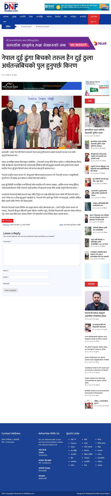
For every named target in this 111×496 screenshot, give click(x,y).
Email (5, 277)
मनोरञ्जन (73, 16)
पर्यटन (72, 465)
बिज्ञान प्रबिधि (88, 454)
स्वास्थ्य (49, 16)
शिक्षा (31, 16)
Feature (73, 443)
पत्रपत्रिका (73, 461)
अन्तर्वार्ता (83, 16)
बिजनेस (57, 16)
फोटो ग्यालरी (88, 447)
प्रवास (86, 443)
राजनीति (22, 16)
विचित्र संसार (101, 443)
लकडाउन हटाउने (27, 26)
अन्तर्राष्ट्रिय (39, 16)
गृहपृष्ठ (14, 16)
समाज (99, 454)
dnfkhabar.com (28, 493)
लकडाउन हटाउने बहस (43, 26)
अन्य (4, 21)
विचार (99, 439)
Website (6, 283)
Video (73, 447)
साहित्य (100, 461)
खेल (65, 16)
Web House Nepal (102, 493)
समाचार (5, 16)
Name (6, 270)
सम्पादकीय (101, 458)
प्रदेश (85, 439)
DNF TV (93, 21)
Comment (7, 241)
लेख (85, 465)
